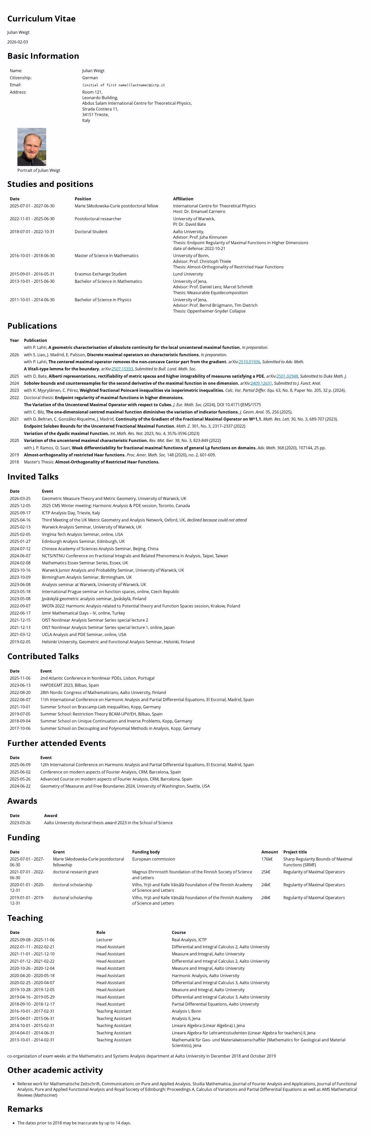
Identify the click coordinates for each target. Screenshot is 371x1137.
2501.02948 (287, 376)
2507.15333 (122, 369)
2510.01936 (249, 362)
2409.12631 (261, 383)
